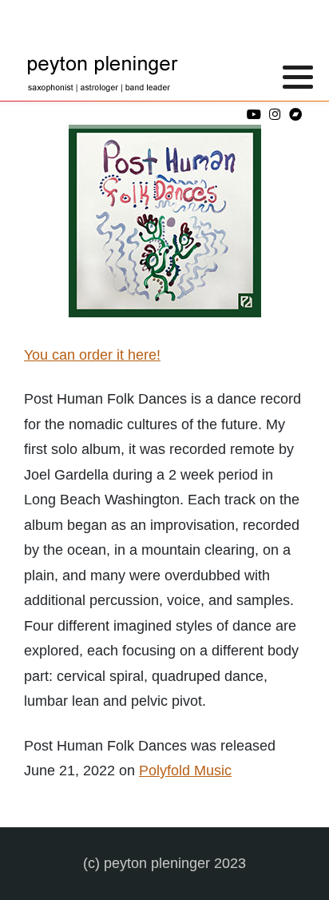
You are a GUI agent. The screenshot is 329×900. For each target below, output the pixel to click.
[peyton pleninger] (104, 76)
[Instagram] (274, 115)
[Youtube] (254, 115)
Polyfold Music (185, 771)
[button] (298, 77)
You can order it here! (92, 355)
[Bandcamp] (295, 115)
